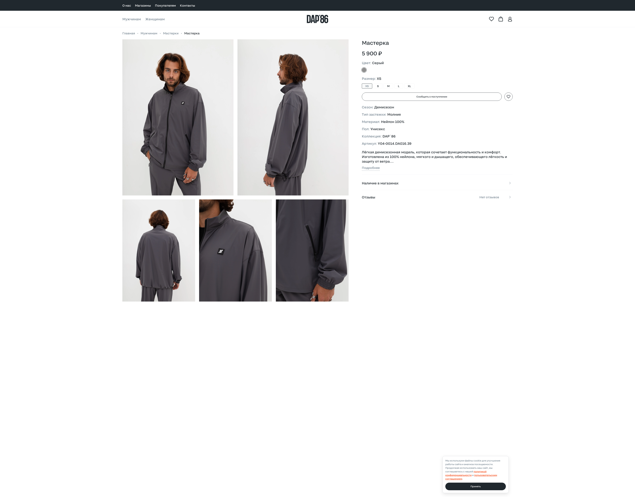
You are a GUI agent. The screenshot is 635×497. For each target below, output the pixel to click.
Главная (128, 33)
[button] (177, 117)
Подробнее (371, 168)
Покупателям (165, 5)
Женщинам (155, 19)
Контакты (187, 5)
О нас (126, 5)
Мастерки (171, 33)
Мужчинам (131, 19)
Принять (475, 486)
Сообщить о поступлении (431, 96)
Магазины (143, 5)
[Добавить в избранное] (508, 97)
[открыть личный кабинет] (510, 19)
